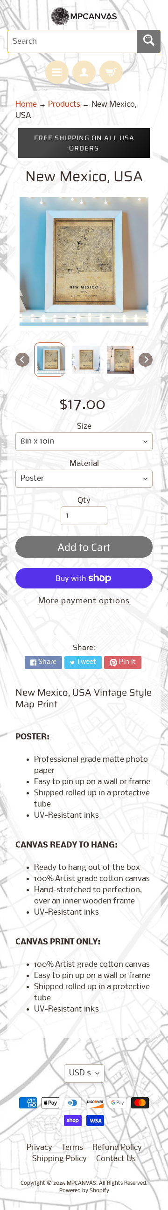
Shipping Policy (59, 1159)
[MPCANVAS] (84, 19)
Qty (84, 500)
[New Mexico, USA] (49, 359)
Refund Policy (117, 1147)
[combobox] (72, 41)
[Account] (84, 72)
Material (84, 463)
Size (84, 426)
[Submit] (149, 41)
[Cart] (111, 72)
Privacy (39, 1147)
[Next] (146, 360)
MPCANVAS (81, 1183)
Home (26, 104)
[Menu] (57, 72)
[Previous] (22, 360)
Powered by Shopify (84, 1191)
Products (64, 104)
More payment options (84, 601)
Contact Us (116, 1159)
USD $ (80, 1073)
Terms (72, 1147)
